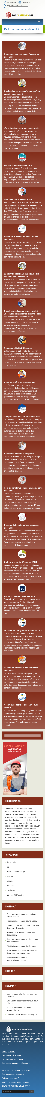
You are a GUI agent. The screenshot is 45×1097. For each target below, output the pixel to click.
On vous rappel (14, 5)
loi (8, 867)
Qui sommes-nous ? (10, 1078)
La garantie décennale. (11, 1055)
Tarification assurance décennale (16, 1070)
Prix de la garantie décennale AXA (19, 596)
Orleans (10, 881)
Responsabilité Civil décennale (18, 348)
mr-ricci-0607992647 (15, 895)
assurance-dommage (16, 872)
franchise (11, 886)
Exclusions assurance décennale (16, 1063)
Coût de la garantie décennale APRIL (20, 562)
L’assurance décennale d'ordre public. (23, 1014)
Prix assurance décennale (13, 1074)
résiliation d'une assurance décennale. (21, 128)
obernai (10, 876)
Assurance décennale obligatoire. (19, 454)
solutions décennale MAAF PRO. (19, 165)
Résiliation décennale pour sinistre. (22, 921)
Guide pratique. (8, 1052)
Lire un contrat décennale (12, 1059)
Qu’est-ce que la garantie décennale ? (21, 311)
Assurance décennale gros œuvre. (20, 382)
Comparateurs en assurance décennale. (22, 417)
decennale (11, 862)
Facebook (11, 3)
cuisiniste (11, 890)
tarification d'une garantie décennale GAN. (23, 631)
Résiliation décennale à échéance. (21, 946)
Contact (26, 3)
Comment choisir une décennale (15, 1082)
